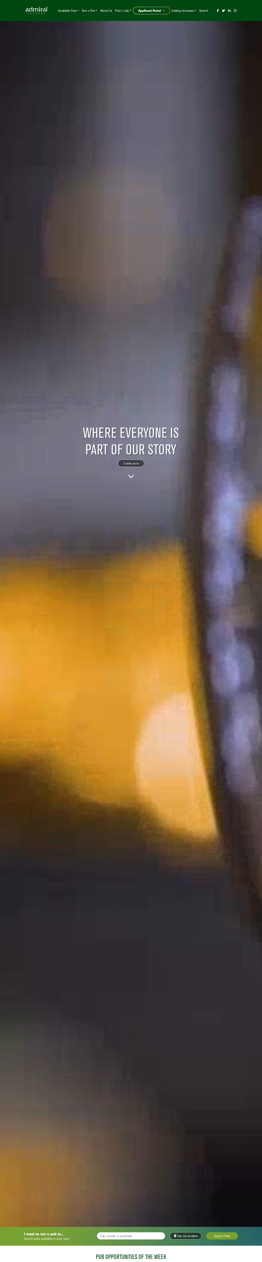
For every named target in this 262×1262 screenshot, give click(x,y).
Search (203, 10)
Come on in (131, 463)
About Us (106, 10)
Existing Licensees (183, 10)
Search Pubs (222, 1236)
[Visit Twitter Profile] (223, 10)
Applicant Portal (149, 10)
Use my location (187, 1236)
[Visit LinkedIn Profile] (229, 10)
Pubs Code (122, 10)
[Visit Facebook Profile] (217, 10)
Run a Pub (88, 10)
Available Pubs (67, 10)
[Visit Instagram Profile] (235, 10)
